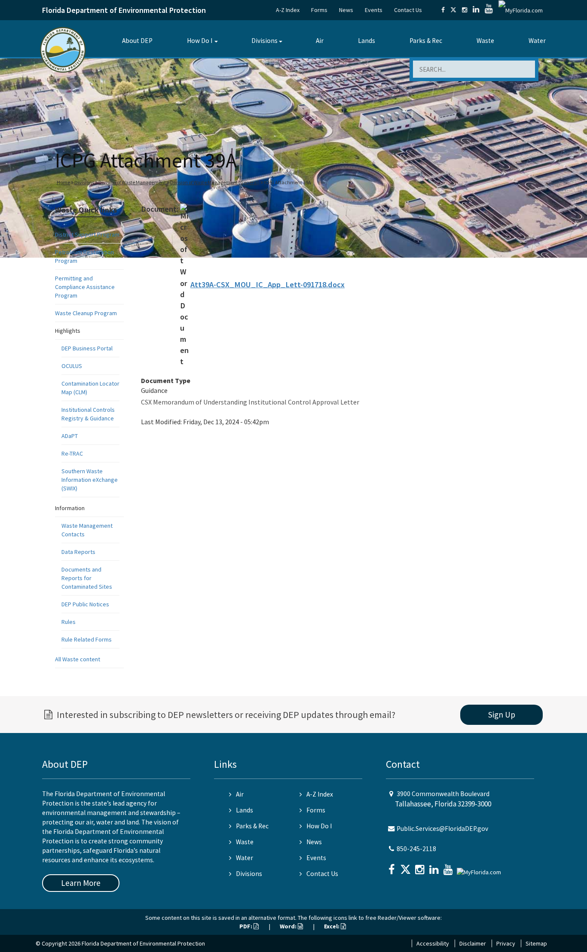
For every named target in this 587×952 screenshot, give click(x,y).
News (346, 10)
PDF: (246, 926)
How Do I (199, 40)
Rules (68, 622)
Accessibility (432, 943)
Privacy (505, 943)
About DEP (137, 40)
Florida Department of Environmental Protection (124, 10)
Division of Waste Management (132, 182)
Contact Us (408, 10)
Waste (485, 40)
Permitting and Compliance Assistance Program (85, 286)
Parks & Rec (426, 40)
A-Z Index (288, 10)
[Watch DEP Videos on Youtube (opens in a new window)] (489, 10)
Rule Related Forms (86, 639)
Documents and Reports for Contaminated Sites (86, 578)
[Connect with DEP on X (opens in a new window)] (453, 10)
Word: (289, 926)
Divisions (264, 40)
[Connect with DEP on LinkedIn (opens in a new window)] (476, 10)
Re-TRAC (72, 453)
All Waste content (77, 659)
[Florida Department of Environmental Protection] (63, 49)
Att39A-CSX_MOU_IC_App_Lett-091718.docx (267, 284)
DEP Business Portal (87, 348)
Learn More (81, 883)
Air (320, 40)
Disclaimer (472, 943)
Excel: (332, 926)
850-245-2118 (416, 849)
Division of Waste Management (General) (215, 182)
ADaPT (69, 436)
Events (373, 10)
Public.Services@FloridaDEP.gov (442, 828)
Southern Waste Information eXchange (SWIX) (89, 479)
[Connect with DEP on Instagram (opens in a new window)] (464, 10)
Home (63, 182)
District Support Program (87, 234)
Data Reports (78, 552)
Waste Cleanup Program (86, 313)
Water (537, 40)
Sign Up (501, 714)
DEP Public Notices (85, 604)
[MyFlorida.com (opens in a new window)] (520, 10)
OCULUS (71, 366)
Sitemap (536, 943)
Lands (366, 40)
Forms (319, 10)
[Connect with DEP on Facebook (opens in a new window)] (443, 10)
